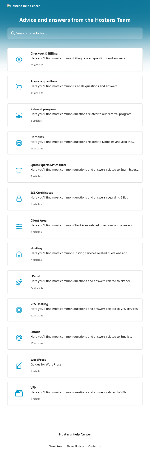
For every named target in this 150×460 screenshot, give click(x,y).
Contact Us (95, 446)
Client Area (55, 446)
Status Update (75, 446)
